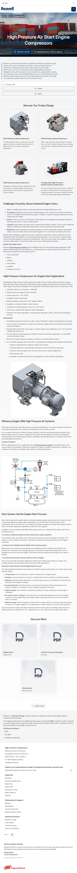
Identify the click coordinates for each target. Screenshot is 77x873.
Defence (8, 795)
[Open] (73, 9)
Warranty (8, 803)
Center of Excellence (12, 828)
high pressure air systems (18, 247)
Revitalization (9, 806)
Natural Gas (9, 784)
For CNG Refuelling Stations (14, 759)
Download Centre (11, 825)
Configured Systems (11, 762)
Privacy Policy (8, 852)
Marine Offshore (10, 792)
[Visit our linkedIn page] (12, 834)
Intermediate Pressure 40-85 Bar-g (16, 754)
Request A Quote (10, 820)
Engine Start (9, 787)
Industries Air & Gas (11, 790)
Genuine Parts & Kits (11, 809)
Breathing (8, 778)
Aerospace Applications (13, 781)
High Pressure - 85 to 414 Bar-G (15, 757)
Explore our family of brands (13, 844)
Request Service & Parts (13, 812)
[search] (73, 3)
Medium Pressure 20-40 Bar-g (15, 751)
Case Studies (9, 822)
